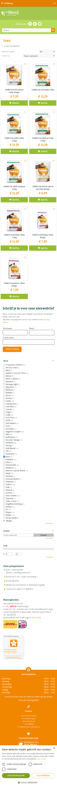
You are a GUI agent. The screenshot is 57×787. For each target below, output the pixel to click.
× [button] (54, 748)
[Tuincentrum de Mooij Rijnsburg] (10, 13)
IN (35, 24)
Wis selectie (49, 523)
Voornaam (7, 328)
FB (30, 24)
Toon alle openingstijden (28, 700)
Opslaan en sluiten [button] (15, 775)
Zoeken (6, 531)
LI (40, 24)
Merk (5, 361)
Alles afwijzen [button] (43, 775)
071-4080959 (29, 724)
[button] (28, 782)
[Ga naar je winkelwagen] (53, 3)
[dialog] (28, 766)
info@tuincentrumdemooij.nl (29, 727)
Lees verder (41, 759)
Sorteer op (6, 56)
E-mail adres (8, 338)
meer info (35, 617)
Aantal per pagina (8, 51)
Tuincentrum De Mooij (28, 716)
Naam (31, 328)
